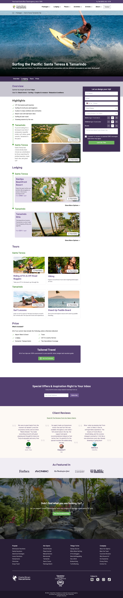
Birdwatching (74, 561)
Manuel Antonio (47, 554)
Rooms (87, 125)
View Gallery (74, 140)
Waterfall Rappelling (76, 556)
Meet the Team (104, 551)
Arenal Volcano (47, 548)
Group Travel (16, 564)
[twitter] (97, 579)
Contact (107, 7)
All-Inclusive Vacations (18, 548)
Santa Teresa (47, 561)
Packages (19, 13)
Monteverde (46, 556)
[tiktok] (109, 579)
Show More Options (71, 205)
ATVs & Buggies (74, 554)
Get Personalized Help (61, 513)
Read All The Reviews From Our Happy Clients (61, 418)
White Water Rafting (76, 551)
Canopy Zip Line (74, 548)
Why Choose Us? (104, 556)
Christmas (15, 561)
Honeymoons (16, 559)
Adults (87, 118)
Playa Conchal (47, 551)
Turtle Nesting (74, 564)
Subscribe (74, 395)
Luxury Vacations (17, 556)
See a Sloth (73, 559)
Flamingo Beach (47, 564)
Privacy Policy (104, 561)
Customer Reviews (105, 554)
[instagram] (103, 579)
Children (87, 122)
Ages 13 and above (92, 118)
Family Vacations (17, 551)
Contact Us (103, 564)
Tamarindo (46, 559)
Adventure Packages (18, 554)
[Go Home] (19, 7)
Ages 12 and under (93, 122)
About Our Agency (105, 548)
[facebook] (92, 579)
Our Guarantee (104, 559)
